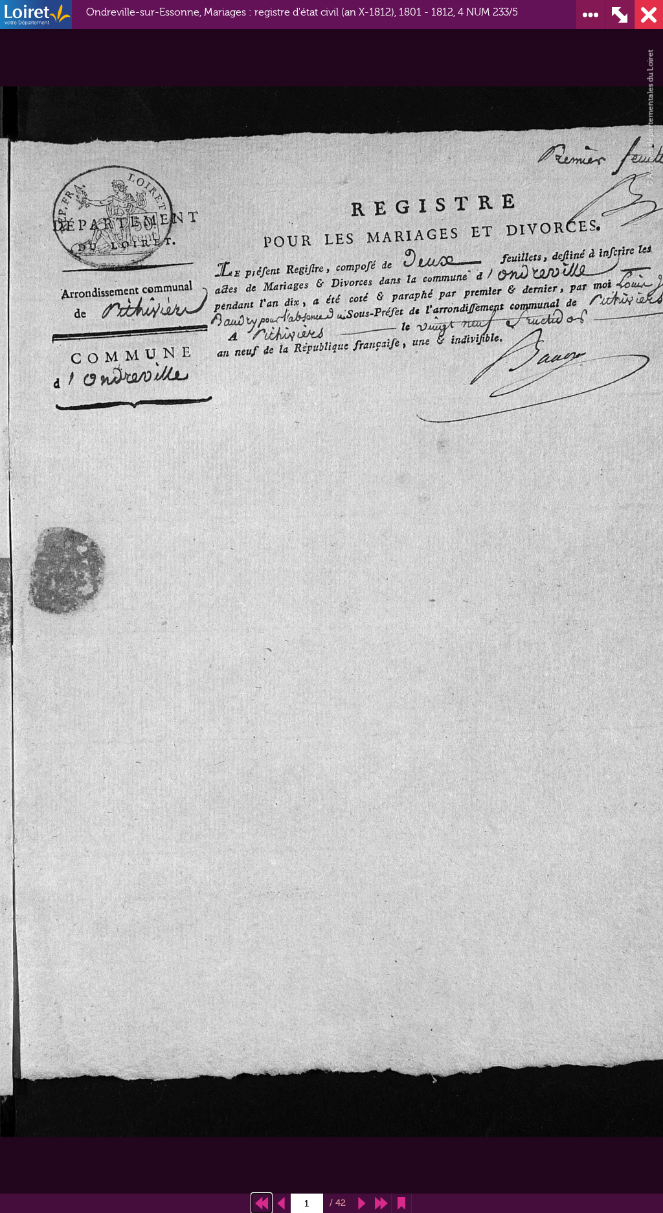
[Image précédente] (281, 1203)
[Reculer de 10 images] (261, 1203)
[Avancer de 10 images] (381, 1203)
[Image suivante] (362, 1203)
